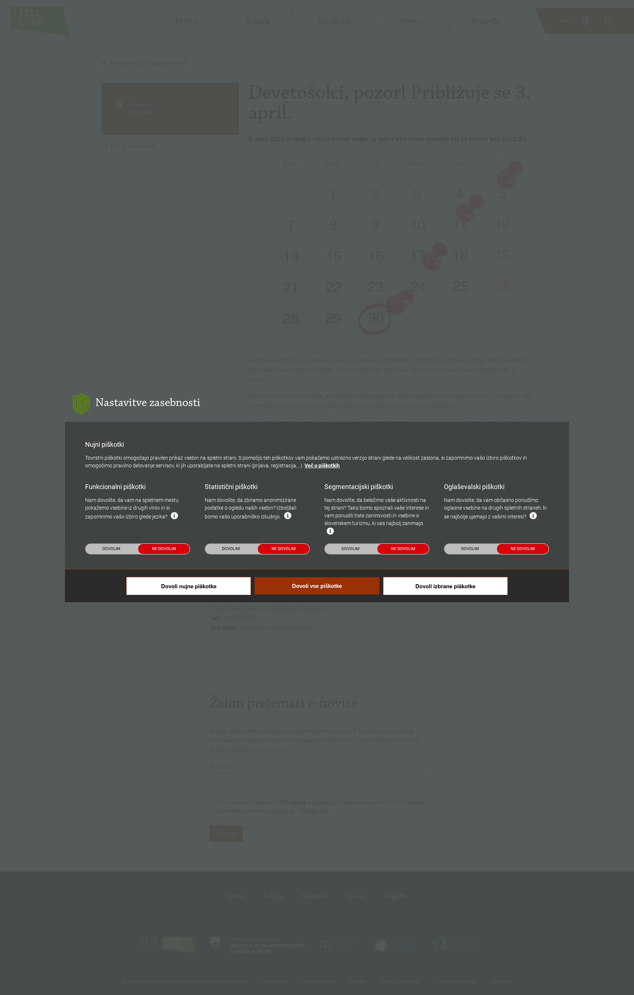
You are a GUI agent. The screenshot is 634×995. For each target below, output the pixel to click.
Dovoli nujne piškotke (188, 586)
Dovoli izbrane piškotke (445, 586)
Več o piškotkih (322, 465)
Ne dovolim (164, 548)
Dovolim (111, 548)
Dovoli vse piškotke (317, 586)
